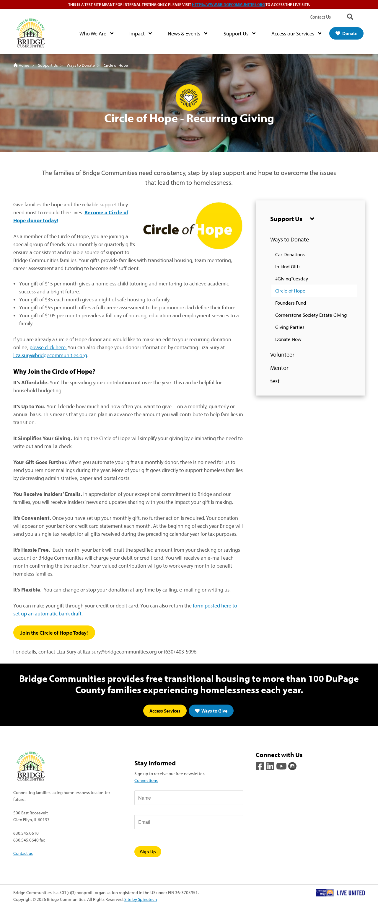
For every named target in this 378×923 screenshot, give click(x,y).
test (275, 381)
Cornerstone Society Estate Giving (311, 315)
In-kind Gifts (288, 266)
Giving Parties (289, 327)
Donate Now (288, 339)
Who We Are (93, 33)
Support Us (237, 33)
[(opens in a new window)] (260, 765)
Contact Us (320, 17)
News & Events (184, 33)
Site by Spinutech (140, 899)
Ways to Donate (289, 239)
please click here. (48, 347)
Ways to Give (214, 711)
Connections (146, 780)
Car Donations (290, 254)
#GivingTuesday (291, 278)
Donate (349, 33)
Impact (137, 33)
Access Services (164, 711)
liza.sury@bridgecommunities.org (50, 355)
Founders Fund (290, 303)
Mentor (279, 367)
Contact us (23, 853)
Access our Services (293, 33)
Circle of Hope (290, 290)
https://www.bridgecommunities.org (228, 4)
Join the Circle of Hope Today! (54, 632)
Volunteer (282, 354)
